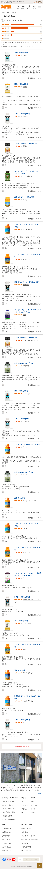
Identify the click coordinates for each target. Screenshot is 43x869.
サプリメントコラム (28, 809)
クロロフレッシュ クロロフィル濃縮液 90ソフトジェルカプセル (27, 574)
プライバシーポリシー (29, 836)
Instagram (9, 859)
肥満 (24, 315)
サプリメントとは (28, 801)
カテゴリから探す (8, 801)
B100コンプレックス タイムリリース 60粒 (27, 226)
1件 (41, 35)
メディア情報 (26, 847)
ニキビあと (27, 394)
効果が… (26, 116)
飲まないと (27, 552)
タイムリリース (28, 229)
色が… (25, 578)
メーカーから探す (9, 819)
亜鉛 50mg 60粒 (19, 498)
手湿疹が (26, 146)
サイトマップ (26, 851)
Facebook (4, 859)
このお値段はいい (29, 701)
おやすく (26, 200)
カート (34, 8)
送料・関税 (6, 839)
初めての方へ (26, 828)
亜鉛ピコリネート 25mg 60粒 (24, 197)
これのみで (27, 421)
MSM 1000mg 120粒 (21, 52)
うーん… (26, 447)
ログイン (29, 8)
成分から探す (7, 816)
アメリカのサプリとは (29, 805)
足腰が (25, 87)
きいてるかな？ (28, 673)
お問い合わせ (6, 847)
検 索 (18, 8)
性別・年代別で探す (10, 808)
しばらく (26, 55)
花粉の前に (27, 366)
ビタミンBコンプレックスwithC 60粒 (27, 444)
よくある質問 (6, 843)
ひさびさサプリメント (30, 340)
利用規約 (25, 843)
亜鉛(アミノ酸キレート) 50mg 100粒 (26, 282)
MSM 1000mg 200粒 (21, 84)
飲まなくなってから (30, 501)
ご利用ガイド (6, 828)
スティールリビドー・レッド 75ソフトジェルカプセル (27, 172)
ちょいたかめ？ (28, 623)
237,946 (35, 2)
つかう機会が (27, 176)
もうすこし (27, 259)
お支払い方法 (6, 832)
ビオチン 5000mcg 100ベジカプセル (26, 143)
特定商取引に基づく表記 (30, 839)
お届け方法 (6, 836)
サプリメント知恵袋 (28, 813)
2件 (41, 32)
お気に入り (23, 8)
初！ (24, 722)
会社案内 (39, 794)
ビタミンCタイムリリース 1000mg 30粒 (27, 255)
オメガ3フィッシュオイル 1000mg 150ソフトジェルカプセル (27, 311)
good (3, 77)
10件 (40, 28)
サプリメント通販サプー (6, 7)
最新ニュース (6, 851)
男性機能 (26, 285)
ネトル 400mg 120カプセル (23, 363)
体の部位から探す (9, 812)
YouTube (14, 859)
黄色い (25, 649)
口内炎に (26, 529)
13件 (40, 25)
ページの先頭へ (39, 865)
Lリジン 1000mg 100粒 (22, 114)
